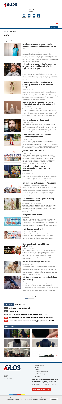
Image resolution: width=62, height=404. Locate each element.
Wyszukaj (53, 27)
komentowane (20, 304)
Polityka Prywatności (40, 373)
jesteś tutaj (6, 31)
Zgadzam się (54, 399)
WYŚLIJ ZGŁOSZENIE (39, 389)
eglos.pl (31, 9)
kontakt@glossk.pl (9, 378)
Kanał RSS (37, 376)
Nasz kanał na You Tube (40, 375)
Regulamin (37, 367)
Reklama (37, 369)
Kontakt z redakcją (39, 365)
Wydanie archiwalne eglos (41, 371)
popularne (9, 304)
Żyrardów (31, 11)
